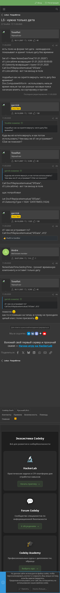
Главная (6, 419)
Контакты (6, 414)
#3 (57, 166)
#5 (57, 263)
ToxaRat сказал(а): (12, 123)
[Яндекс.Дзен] (40, 333)
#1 (57, 45)
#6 (57, 294)
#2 (57, 118)
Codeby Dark (8, 410)
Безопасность (30, 414)
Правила (18, 414)
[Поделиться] (53, 45)
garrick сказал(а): (12, 170)
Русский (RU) (23, 410)
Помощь (44, 414)
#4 (57, 226)
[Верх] (12, 419)
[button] (4, 9)
